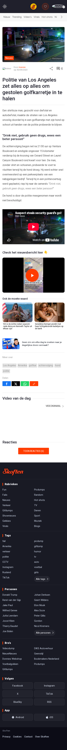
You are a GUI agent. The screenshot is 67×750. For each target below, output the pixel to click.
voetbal (38, 567)
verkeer (6, 551)
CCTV (5, 561)
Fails (4, 494)
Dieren (37, 510)
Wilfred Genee (9, 610)
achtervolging (46, 365)
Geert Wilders (41, 600)
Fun (4, 489)
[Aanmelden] (58, 6)
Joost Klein (8, 620)
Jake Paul (7, 605)
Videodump (8, 648)
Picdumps (39, 489)
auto (36, 561)
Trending (17, 16)
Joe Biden (7, 631)
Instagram (7, 567)
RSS (49, 701)
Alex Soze (39, 610)
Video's (28, 16)
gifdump (38, 546)
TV (35, 505)
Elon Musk (39, 605)
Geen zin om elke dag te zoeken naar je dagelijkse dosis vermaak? (42, 343)
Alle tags (40, 579)
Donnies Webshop (12, 658)
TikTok (5, 577)
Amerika (22, 365)
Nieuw (6, 16)
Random (38, 494)
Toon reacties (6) (33, 451)
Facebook (17, 685)
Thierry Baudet (10, 626)
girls (36, 572)
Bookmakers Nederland (46, 658)
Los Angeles (9, 365)
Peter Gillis (39, 615)
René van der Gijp (11, 600)
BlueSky (17, 701)
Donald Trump (9, 594)
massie (22, 67)
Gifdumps (7, 510)
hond (57, 365)
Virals (37, 16)
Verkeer (6, 505)
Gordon (38, 620)
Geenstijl (38, 653)
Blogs (37, 526)
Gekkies (6, 520)
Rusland (6, 572)
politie (6, 371)
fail (4, 541)
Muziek (38, 520)
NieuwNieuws (9, 653)
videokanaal (53, 406)
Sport (37, 515)
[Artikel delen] (51, 68)
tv (35, 556)
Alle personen (43, 632)
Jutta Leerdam (10, 615)
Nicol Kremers (41, 626)
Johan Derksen (42, 594)
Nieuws (6, 500)
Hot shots (47, 16)
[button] (62, 17)
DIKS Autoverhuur (43, 648)
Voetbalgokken (10, 664)
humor (37, 551)
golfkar (32, 365)
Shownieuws (9, 515)
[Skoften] (13, 471)
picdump (38, 541)
